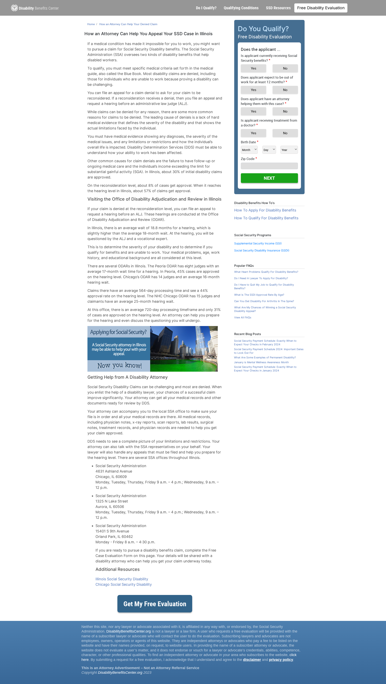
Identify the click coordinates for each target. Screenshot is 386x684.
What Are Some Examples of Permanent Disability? (265, 357)
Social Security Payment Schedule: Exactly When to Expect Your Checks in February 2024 (265, 342)
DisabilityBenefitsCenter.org (128, 631)
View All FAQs (242, 317)
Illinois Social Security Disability (121, 579)
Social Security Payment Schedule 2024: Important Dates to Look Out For (269, 351)
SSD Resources (278, 7)
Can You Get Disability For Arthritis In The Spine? (264, 301)
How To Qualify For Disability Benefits (266, 218)
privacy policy (281, 660)
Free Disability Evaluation (321, 7)
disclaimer (252, 660)
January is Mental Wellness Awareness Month (261, 362)
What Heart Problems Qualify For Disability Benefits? (266, 271)
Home (91, 24)
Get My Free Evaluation (154, 603)
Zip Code (248, 158)
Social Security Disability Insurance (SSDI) (261, 250)
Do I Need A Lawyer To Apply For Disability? (261, 278)
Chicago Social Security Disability (123, 584)
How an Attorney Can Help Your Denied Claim (128, 24)
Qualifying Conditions (241, 7)
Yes (253, 68)
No (285, 68)
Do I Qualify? (206, 7)
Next (269, 178)
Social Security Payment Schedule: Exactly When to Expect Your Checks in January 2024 (265, 368)
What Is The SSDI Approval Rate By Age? (259, 294)
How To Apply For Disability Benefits (265, 210)
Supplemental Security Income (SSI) (258, 243)
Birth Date (248, 142)
